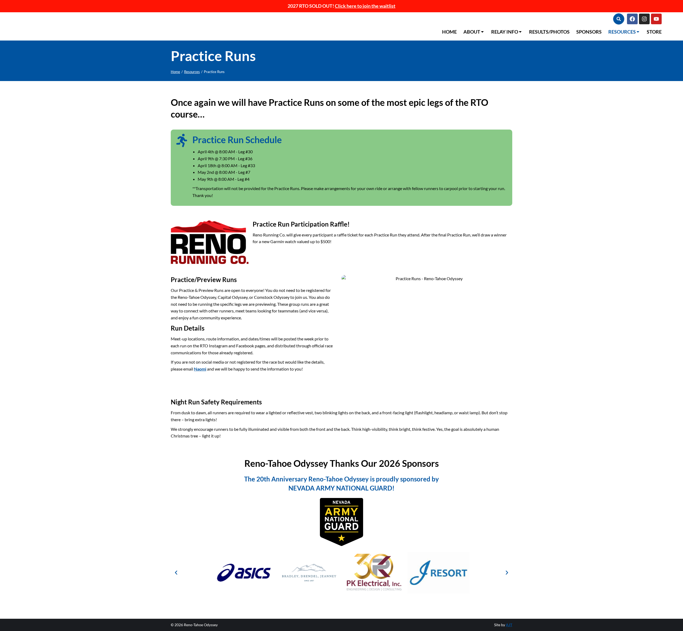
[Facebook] (632, 19)
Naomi (200, 368)
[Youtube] (656, 19)
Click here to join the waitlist (365, 6)
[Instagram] (644, 19)
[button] (176, 572)
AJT (509, 624)
